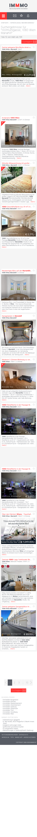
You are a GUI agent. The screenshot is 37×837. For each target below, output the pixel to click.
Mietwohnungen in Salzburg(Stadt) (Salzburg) (18, 730)
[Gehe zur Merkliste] (21, 16)
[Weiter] (31, 682)
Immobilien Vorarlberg (10, 712)
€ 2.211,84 (29, 75)
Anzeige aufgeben (30, 737)
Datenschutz (23, 734)
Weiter (34, 578)
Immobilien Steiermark (10, 708)
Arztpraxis (10, 118)
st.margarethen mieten (10, 728)
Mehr (28, 86)
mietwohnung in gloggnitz (11, 720)
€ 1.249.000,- (28, 541)
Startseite (4, 23)
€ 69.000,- (29, 634)
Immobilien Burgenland (10, 700)
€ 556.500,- (29, 190)
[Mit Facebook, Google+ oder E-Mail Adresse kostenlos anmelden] (28, 16)
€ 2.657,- (30, 496)
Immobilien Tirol (8, 710)
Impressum (5, 737)
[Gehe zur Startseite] (18, 9)
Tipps (12, 737)
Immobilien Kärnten (9, 701)
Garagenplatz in (12, 316)
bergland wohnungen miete (12, 725)
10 (27, 682)
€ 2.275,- (30, 234)
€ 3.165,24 (29, 298)
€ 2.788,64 (29, 145)
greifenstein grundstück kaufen (13, 727)
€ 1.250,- (30, 387)
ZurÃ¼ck (3, 578)
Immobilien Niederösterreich (12, 703)
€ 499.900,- (28, 589)
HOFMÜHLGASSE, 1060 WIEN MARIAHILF (22, 23)
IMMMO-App (19, 737)
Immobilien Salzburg (9, 707)
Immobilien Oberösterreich (12, 705)
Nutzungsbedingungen (10, 734)
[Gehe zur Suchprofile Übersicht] (14, 16)
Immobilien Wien (8, 714)
